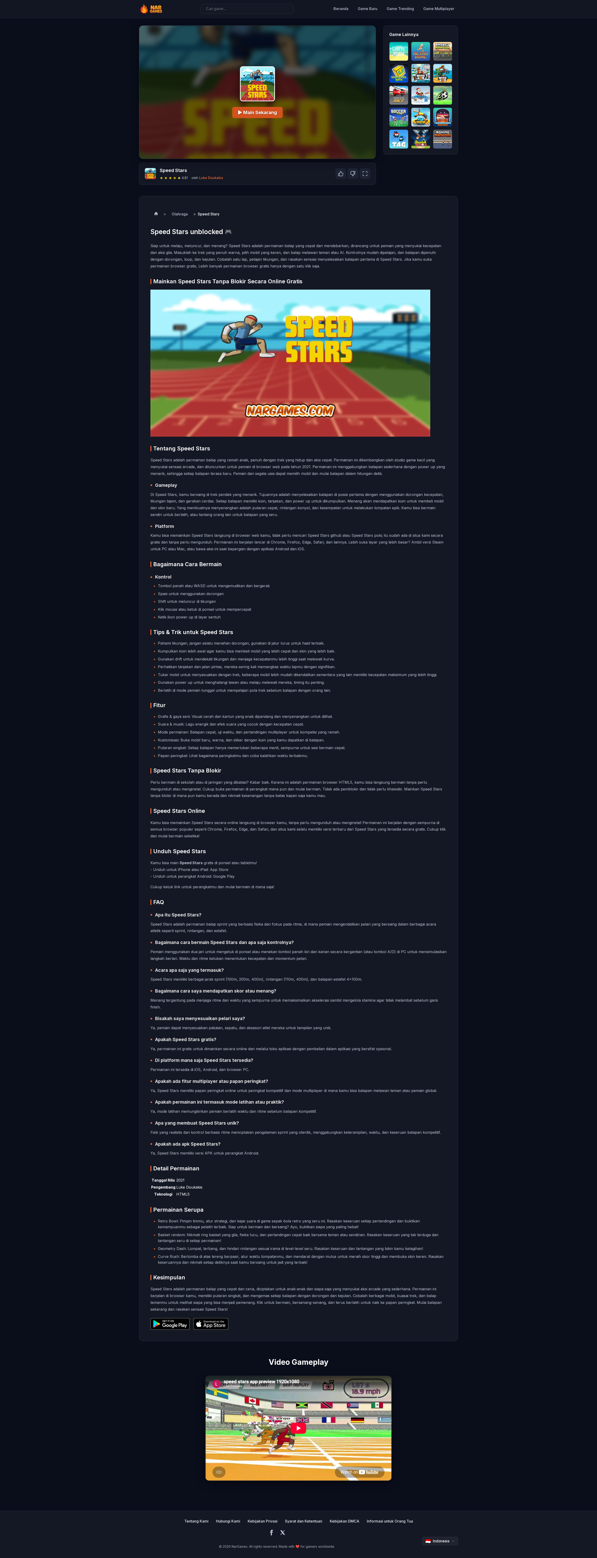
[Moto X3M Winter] (420, 73)
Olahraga (180, 214)
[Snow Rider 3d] (420, 95)
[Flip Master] (420, 117)
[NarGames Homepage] (151, 9)
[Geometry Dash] (398, 73)
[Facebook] (271, 1533)
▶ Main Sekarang (257, 112)
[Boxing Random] (442, 139)
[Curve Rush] (398, 51)
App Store (219, 869)
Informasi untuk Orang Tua (390, 1521)
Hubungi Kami (228, 1521)
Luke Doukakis (211, 178)
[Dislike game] (353, 173)
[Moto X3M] (442, 73)
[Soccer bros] (398, 117)
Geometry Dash (172, 1248)
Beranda (340, 8)
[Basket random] (442, 51)
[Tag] (398, 139)
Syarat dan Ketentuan (303, 1521)
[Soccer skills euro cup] (442, 95)
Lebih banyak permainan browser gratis (233, 266)
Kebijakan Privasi (263, 1521)
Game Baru (367, 8)
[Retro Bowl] (420, 51)
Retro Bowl (168, 1221)
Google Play (224, 876)
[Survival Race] (398, 95)
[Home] (156, 214)
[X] (282, 1533)
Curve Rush (168, 1256)
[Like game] (341, 173)
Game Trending (400, 8)
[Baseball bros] (420, 139)
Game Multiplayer (438, 8)
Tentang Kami (196, 1521)
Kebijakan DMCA (344, 1521)
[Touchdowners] (442, 117)
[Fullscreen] (365, 173)
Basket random (171, 1234)
